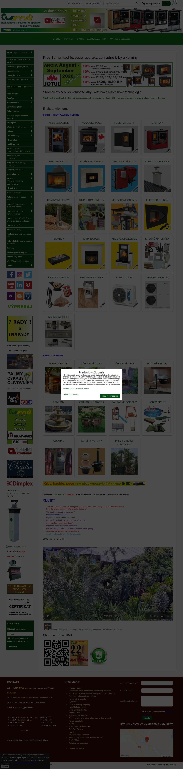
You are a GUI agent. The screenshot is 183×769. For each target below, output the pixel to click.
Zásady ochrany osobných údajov (76, 389)
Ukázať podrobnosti (70, 394)
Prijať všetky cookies (110, 396)
